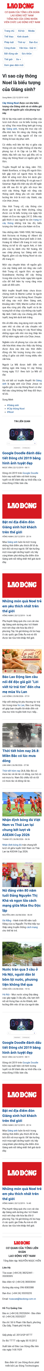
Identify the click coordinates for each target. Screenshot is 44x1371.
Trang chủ (9, 30)
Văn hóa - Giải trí (27, 48)
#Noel (10, 412)
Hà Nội (6, 994)
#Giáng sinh (13, 405)
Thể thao (8, 36)
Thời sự (21, 42)
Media (31, 30)
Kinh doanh (22, 36)
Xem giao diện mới (13, 65)
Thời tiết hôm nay (11, 770)
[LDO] (22, 438)
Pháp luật (9, 42)
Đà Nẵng (6, 920)
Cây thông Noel (10, 103)
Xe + (18, 59)
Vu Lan (20, 705)
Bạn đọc (33, 42)
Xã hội (21, 30)
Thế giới (8, 59)
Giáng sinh (11, 128)
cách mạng (32, 927)
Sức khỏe (27, 53)
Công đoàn (9, 48)
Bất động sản (11, 53)
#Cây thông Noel (16, 408)
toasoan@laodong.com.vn (22, 1298)
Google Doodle (30, 473)
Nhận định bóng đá (12, 844)
